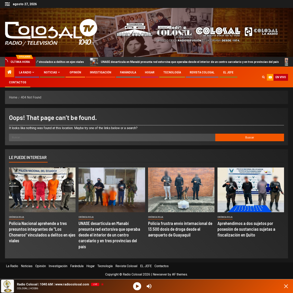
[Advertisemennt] (194, 32)
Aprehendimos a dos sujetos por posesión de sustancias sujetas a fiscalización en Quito (246, 229)
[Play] (137, 286)
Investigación (100, 72)
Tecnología (172, 72)
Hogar (149, 72)
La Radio (25, 72)
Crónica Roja (16, 217)
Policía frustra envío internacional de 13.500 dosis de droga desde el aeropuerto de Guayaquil (180, 229)
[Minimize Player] (286, 286)
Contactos (17, 82)
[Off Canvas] (7, 4)
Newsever (160, 274)
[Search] (263, 77)
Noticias (50, 72)
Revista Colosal (202, 72)
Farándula (128, 72)
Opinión (75, 72)
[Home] (9, 72)
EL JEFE (228, 72)
